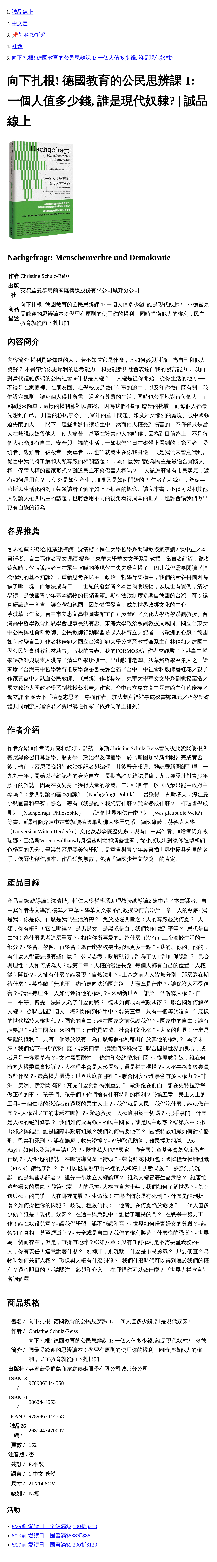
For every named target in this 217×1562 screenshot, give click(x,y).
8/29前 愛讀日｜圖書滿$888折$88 (51, 1535)
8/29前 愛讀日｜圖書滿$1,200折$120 (54, 1545)
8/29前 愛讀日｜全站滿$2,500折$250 (54, 1526)
